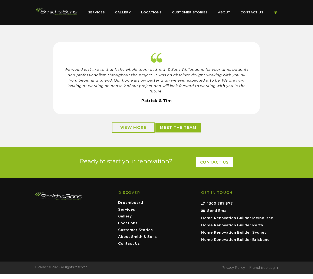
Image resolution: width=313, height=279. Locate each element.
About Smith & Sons (137, 237)
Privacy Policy (233, 267)
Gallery (123, 12)
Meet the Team (178, 127)
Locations (151, 12)
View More (133, 127)
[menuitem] (56, 13)
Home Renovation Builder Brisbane (235, 240)
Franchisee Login (263, 267)
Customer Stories (190, 12)
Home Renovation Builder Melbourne (237, 218)
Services (96, 12)
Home (56, 12)
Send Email (218, 211)
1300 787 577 (220, 203)
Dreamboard (130, 203)
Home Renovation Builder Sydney (234, 232)
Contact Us (252, 12)
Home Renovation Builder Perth (232, 225)
